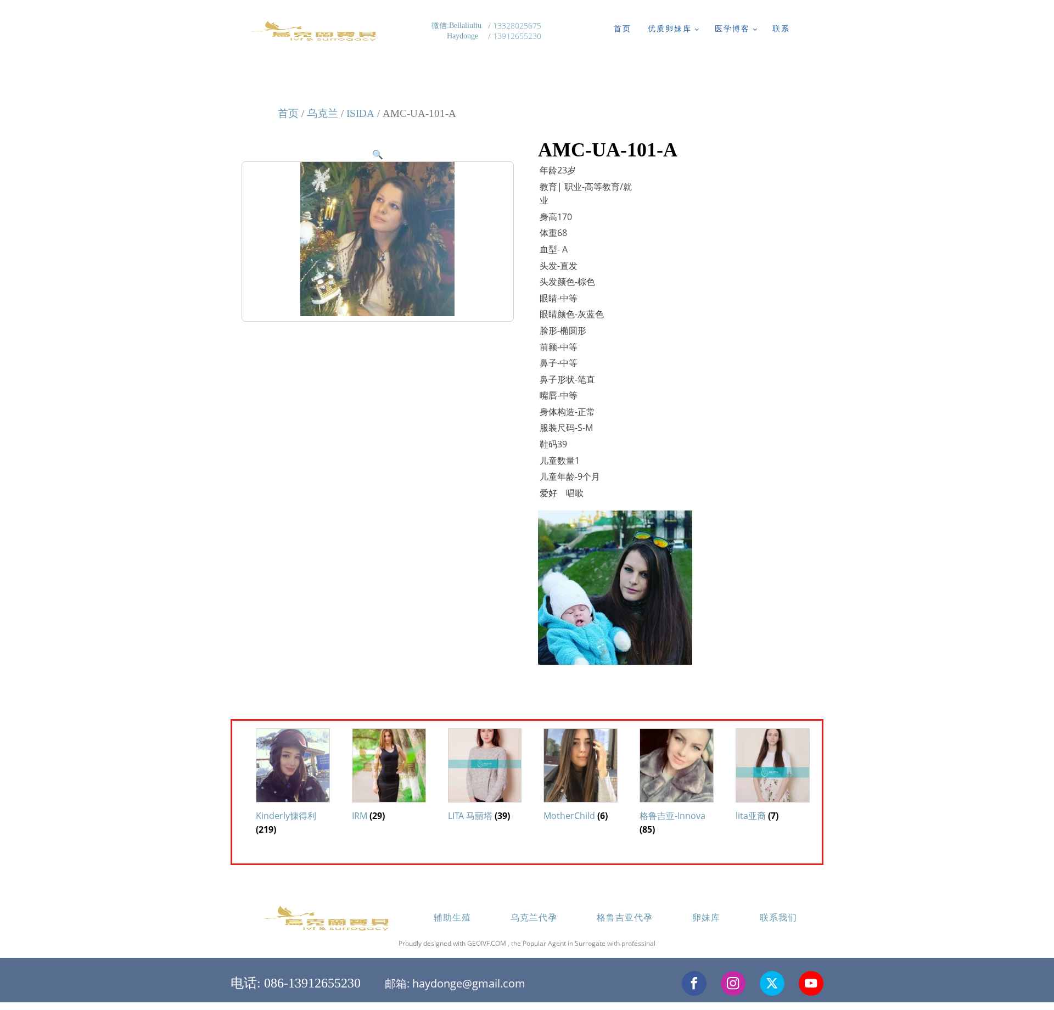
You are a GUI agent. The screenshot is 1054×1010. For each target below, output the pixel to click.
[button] (377, 154)
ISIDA (360, 113)
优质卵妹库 (670, 28)
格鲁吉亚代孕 (625, 917)
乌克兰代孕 (534, 917)
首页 (622, 28)
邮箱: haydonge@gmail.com (455, 983)
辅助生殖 (452, 917)
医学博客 (732, 28)
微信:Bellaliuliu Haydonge (457, 31)
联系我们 (778, 917)
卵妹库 (706, 917)
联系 (781, 28)
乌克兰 (322, 113)
